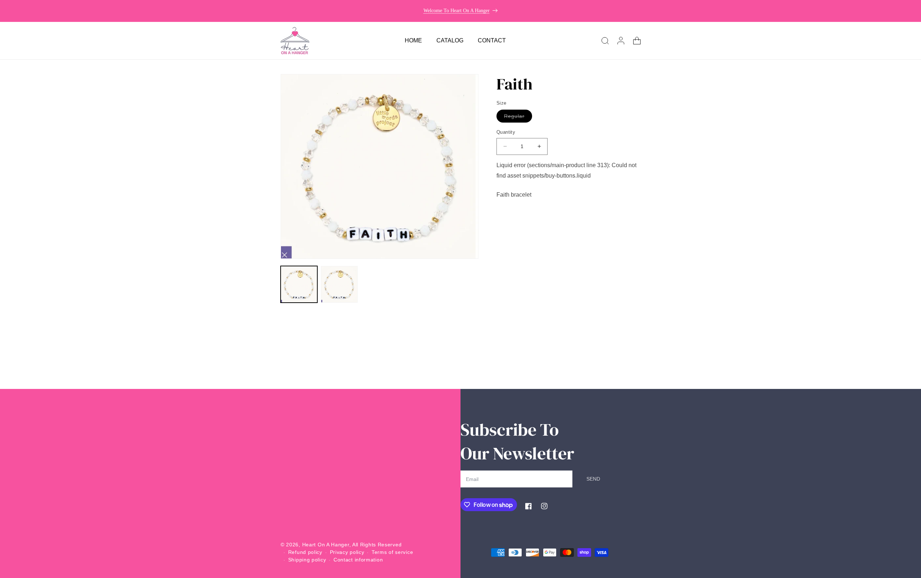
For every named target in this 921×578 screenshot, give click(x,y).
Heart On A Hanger (325, 544)
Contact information (358, 560)
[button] (605, 41)
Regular (518, 118)
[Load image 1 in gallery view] (299, 284)
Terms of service (392, 552)
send (593, 479)
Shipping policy (307, 560)
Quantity (505, 132)
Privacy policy (347, 552)
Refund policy (305, 552)
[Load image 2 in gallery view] (339, 284)
